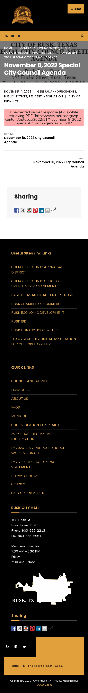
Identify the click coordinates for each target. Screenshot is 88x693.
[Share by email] (47, 210)
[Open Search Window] (82, 35)
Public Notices (15, 96)
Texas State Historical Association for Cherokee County (43, 342)
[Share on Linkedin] (41, 210)
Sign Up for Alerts (28, 493)
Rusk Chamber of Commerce (36, 304)
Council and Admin (29, 381)
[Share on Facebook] (16, 210)
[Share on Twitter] (22, 210)
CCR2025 (18, 484)
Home (8, 48)
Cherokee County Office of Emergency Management (36, 284)
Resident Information (35, 53)
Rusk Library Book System (34, 330)
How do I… (20, 390)
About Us (19, 398)
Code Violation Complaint (35, 425)
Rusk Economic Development (37, 312)
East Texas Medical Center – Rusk (42, 295)
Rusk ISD (18, 321)
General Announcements (39, 48)
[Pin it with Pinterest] (35, 210)
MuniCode (20, 416)
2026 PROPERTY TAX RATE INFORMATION (32, 436)
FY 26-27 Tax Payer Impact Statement (34, 465)
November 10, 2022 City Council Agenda (29, 138)
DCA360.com (44, 684)
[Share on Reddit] (29, 210)
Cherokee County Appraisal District (37, 270)
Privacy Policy (24, 476)
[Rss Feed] (6, 35)
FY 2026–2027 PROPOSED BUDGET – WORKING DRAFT (40, 450)
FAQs (15, 407)
